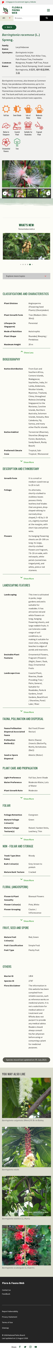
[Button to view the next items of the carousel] (48, 193)
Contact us (6, 1290)
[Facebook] (19, 1347)
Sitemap (5, 1328)
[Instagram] (30, 1347)
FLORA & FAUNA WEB (17, 10)
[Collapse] (26, 352)
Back (9, 27)
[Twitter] (25, 1347)
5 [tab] (22, 264)
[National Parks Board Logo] (6, 10)
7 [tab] (27, 264)
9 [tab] (32, 264)
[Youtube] (35, 1347)
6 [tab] (24, 264)
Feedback (6, 1294)
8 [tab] (29, 264)
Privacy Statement (9, 1317)
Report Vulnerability (10, 1311)
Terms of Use (7, 1322)
